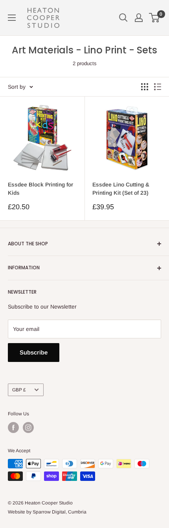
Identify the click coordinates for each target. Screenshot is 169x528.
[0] (155, 17)
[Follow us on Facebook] (13, 427)
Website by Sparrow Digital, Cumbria (47, 512)
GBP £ (19, 390)
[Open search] (123, 17)
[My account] (139, 17)
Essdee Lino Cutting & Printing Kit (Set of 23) (120, 188)
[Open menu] (12, 18)
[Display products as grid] (144, 86)
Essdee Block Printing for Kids (40, 188)
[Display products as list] (157, 86)
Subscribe (34, 352)
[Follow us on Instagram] (28, 427)
